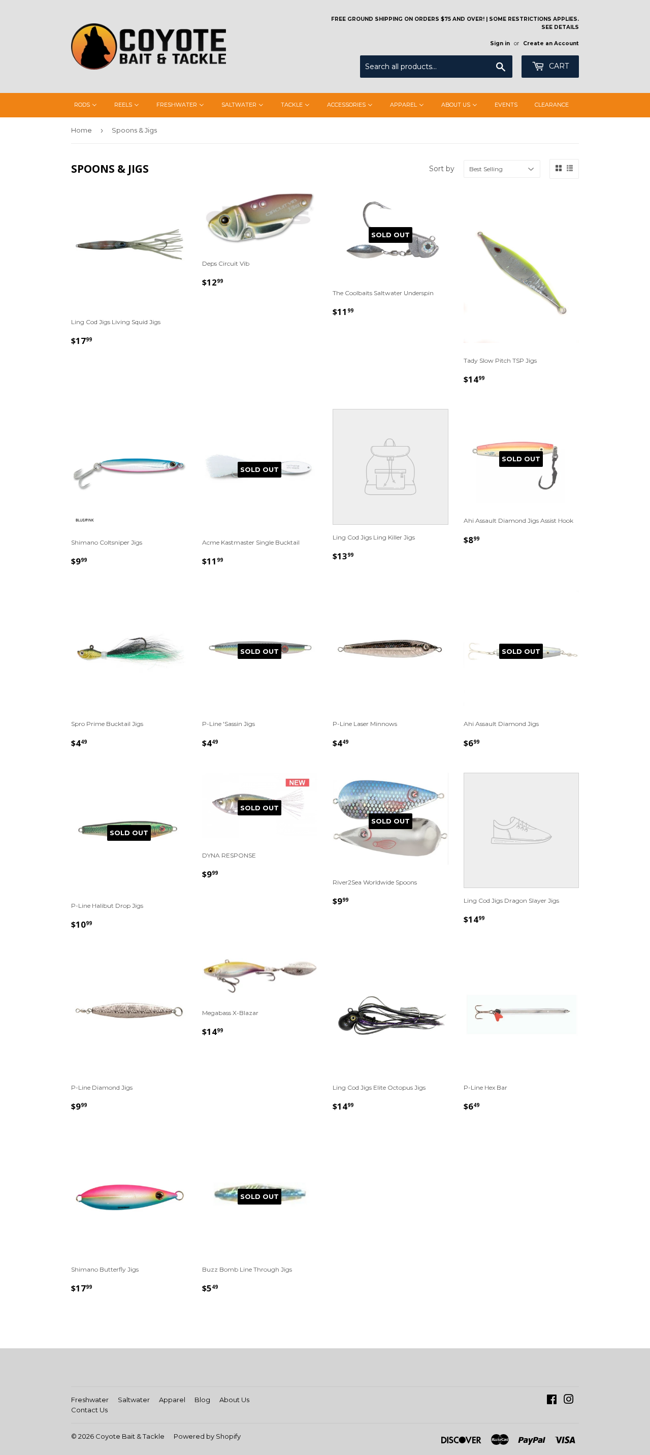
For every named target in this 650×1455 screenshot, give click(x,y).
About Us (234, 1400)
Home (81, 130)
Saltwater (134, 1400)
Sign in (500, 43)
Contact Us (89, 1410)
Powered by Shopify (207, 1436)
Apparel (172, 1400)
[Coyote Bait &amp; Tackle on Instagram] (569, 1401)
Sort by (441, 168)
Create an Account (551, 43)
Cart (558, 66)
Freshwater (90, 1400)
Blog (202, 1400)
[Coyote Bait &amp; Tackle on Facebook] (551, 1401)
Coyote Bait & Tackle (130, 1436)
